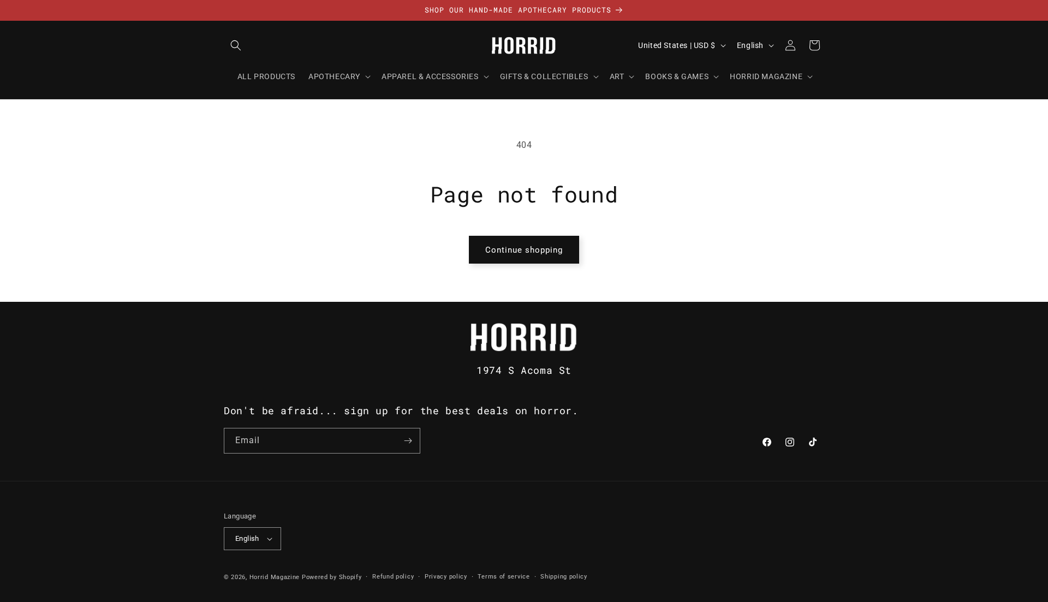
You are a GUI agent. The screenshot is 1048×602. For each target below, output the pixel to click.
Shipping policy (563, 576)
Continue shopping (524, 250)
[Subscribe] (408, 441)
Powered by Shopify (332, 577)
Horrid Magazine (274, 577)
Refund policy (393, 576)
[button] (236, 45)
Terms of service (503, 576)
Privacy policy (446, 576)
